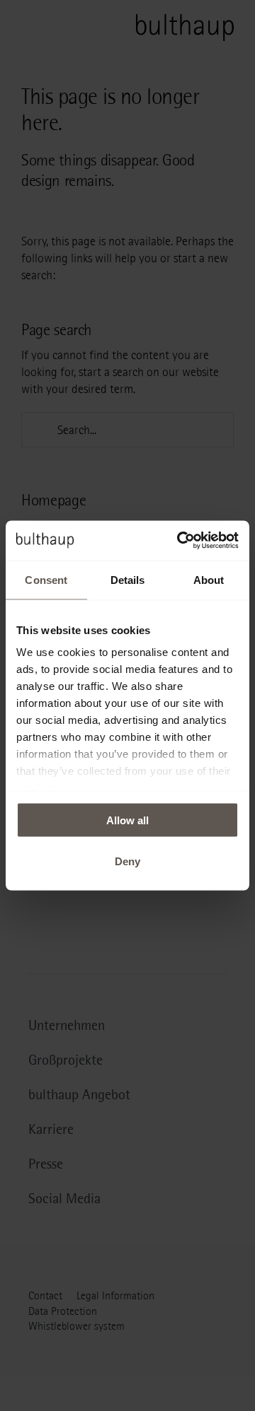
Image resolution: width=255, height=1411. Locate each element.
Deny (127, 861)
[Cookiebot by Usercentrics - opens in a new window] (180, 541)
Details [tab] (127, 579)
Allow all (127, 820)
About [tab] (209, 579)
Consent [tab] (46, 579)
